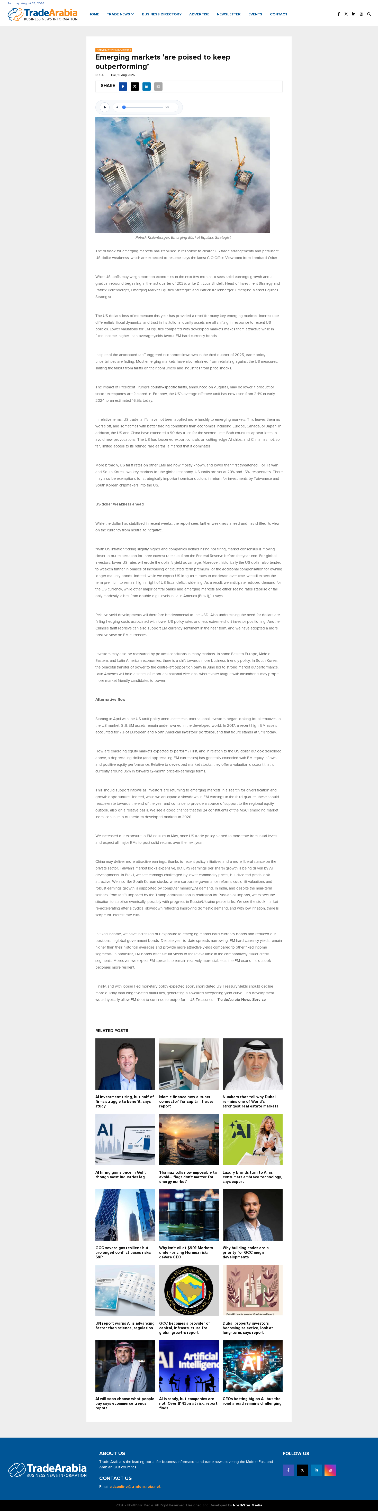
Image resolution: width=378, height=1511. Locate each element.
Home (93, 14)
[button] (369, 14)
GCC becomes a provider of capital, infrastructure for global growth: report (184, 1328)
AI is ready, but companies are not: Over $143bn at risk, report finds (188, 1403)
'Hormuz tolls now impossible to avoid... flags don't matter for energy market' (188, 1177)
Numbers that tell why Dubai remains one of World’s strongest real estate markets (250, 1101)
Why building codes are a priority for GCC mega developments (246, 1252)
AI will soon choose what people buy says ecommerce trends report (124, 1403)
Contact (278, 14)
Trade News (119, 14)
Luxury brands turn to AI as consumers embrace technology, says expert (252, 1177)
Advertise (199, 14)
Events (255, 14)
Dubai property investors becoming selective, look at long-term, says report (248, 1328)
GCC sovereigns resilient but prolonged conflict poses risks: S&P (123, 1252)
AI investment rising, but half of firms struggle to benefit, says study (124, 1101)
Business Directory (162, 14)
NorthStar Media (247, 1505)
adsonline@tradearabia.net (135, 1487)
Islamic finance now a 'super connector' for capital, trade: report (186, 1101)
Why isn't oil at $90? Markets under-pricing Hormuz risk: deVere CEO (186, 1252)
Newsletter (229, 14)
